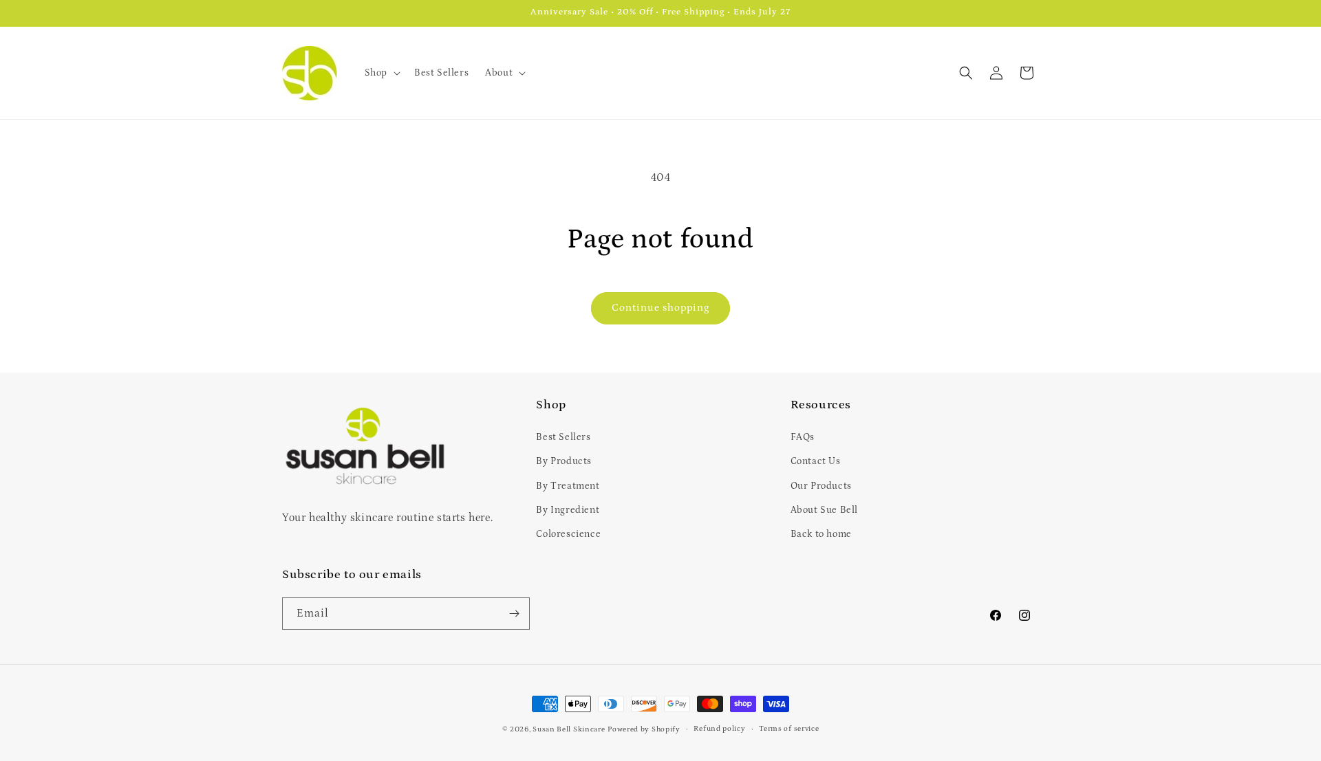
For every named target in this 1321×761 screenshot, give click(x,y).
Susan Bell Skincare (569, 729)
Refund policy (719, 729)
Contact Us (816, 461)
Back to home (821, 534)
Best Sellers (563, 437)
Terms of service (789, 729)
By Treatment (567, 486)
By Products (564, 461)
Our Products (821, 486)
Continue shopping (660, 307)
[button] (381, 72)
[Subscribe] (514, 613)
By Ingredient (567, 510)
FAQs (803, 437)
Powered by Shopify (644, 729)
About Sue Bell (824, 510)
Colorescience (568, 534)
